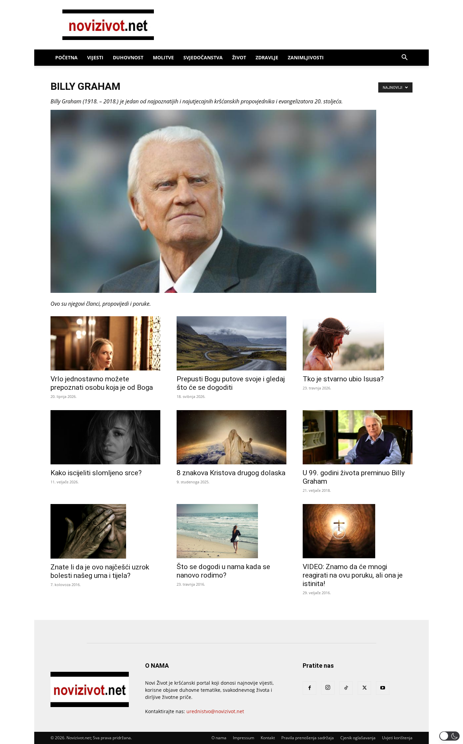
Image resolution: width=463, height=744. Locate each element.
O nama (219, 738)
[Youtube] (382, 688)
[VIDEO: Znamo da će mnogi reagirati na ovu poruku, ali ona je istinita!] (357, 531)
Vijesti (95, 57)
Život (239, 57)
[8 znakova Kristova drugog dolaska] (231, 437)
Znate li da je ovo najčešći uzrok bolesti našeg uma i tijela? (100, 571)
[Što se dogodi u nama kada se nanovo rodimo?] (231, 531)
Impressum (243, 738)
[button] (404, 58)
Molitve (163, 57)
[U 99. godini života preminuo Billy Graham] (357, 437)
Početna (66, 57)
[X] (364, 688)
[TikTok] (346, 688)
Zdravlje (267, 57)
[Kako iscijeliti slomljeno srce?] (105, 437)
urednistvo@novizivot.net (215, 711)
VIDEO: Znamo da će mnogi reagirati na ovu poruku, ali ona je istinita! (353, 575)
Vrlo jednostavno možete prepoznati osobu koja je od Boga (102, 383)
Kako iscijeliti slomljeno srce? (96, 473)
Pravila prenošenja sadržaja (307, 738)
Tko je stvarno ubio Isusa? (343, 379)
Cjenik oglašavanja (358, 738)
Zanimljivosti (306, 57)
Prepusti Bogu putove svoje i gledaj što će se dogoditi (231, 383)
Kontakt (268, 738)
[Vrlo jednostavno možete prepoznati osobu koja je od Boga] (105, 343)
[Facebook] (309, 688)
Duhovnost (128, 57)
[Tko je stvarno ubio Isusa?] (357, 343)
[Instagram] (328, 688)
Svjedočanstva (203, 57)
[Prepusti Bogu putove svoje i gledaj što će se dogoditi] (231, 343)
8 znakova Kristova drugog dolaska (231, 473)
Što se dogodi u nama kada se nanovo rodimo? (223, 571)
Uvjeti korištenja (397, 738)
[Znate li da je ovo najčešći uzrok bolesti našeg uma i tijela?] (105, 531)
